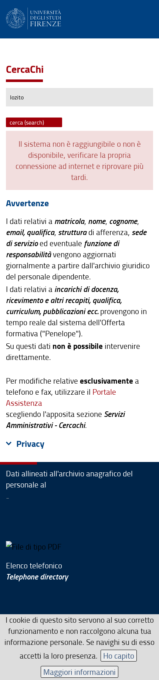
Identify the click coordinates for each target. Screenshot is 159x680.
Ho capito (118, 655)
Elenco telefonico (37, 571)
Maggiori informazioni (79, 671)
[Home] (33, 17)
